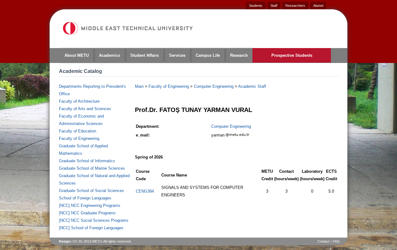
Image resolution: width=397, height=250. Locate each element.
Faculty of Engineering (79, 138)
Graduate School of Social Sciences (91, 190)
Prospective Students (291, 55)
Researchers (295, 5)
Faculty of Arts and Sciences (85, 108)
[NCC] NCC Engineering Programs (89, 205)
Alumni (318, 5)
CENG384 (145, 191)
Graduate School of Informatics (87, 160)
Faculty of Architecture (79, 101)
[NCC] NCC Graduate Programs (87, 213)
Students (255, 5)
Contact (323, 241)
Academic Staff (252, 86)
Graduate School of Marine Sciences (92, 168)
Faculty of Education (77, 131)
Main (139, 86)
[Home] (127, 28)
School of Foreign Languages (85, 198)
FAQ (336, 241)
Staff (273, 5)
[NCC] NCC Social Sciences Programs (93, 220)
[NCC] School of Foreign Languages (91, 227)
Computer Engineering (214, 86)
